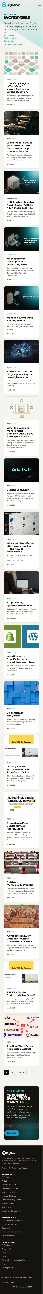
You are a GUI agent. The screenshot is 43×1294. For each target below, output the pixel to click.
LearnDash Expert (9, 1185)
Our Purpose (23, 1168)
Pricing (4, 1264)
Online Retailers (8, 1235)
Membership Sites (9, 1196)
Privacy (5, 1282)
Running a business (13, 44)
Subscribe (11, 1133)
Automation (9, 41)
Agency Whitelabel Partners (12, 1220)
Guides (4, 1252)
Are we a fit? (6, 1249)
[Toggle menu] (40, 4)
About (4, 1168)
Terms (13, 1282)
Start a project (7, 1267)
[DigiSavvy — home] (11, 4)
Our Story (12, 1168)
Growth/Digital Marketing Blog (14, 1260)
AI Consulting (7, 1177)
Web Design (6, 1207)
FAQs (4, 1256)
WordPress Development (11, 1211)
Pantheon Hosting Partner (11, 1200)
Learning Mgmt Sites (10, 1188)
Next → (21, 1072)
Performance (10, 38)
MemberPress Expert (10, 1192)
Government (6, 1228)
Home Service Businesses (12, 1232)
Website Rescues (8, 1203)
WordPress (9, 35)
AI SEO (4, 1181)
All (5, 32)
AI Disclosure (7, 1245)
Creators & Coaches (9, 1224)
